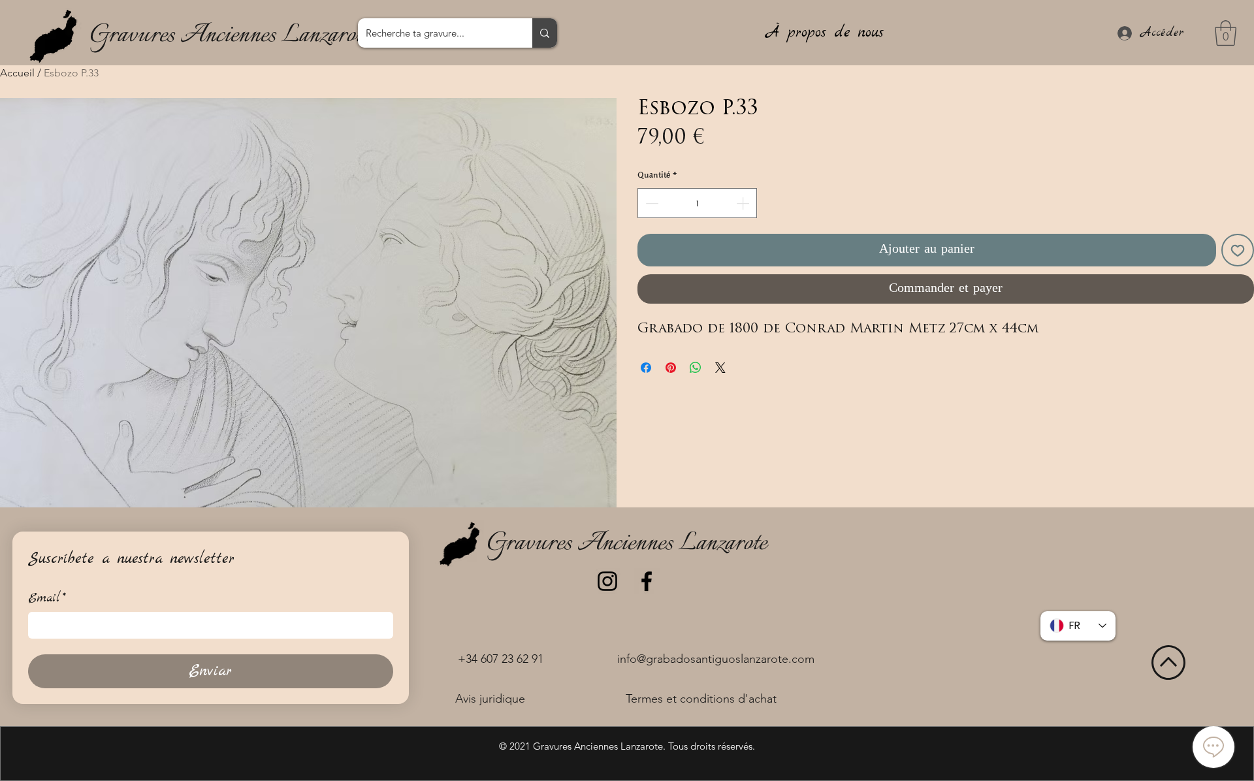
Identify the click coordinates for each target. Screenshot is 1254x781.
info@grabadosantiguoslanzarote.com (715, 659)
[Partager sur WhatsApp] (695, 367)
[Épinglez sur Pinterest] (671, 367)
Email (47, 598)
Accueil (17, 73)
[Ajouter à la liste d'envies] (1237, 250)
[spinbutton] (697, 203)
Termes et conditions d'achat (701, 699)
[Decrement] (650, 203)
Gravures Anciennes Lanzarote (229, 35)
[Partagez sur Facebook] (646, 367)
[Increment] (744, 203)
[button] (1225, 33)
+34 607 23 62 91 (500, 659)
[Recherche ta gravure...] (544, 33)
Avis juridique (490, 699)
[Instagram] (607, 581)
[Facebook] (647, 581)
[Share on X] (720, 367)
